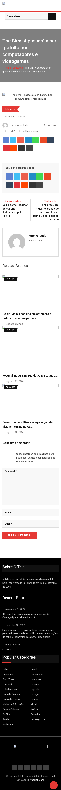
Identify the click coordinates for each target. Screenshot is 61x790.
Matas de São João (13, 704)
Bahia (5, 669)
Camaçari (8, 674)
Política (6, 714)
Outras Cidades (11, 709)
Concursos (37, 674)
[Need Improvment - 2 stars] (5, 454)
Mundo (34, 704)
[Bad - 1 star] (2, 454)
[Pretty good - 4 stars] (10, 454)
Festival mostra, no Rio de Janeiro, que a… (30, 375)
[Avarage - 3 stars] (8, 454)
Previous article (13, 201)
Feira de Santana (11, 694)
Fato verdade (37, 235)
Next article (50, 201)
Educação (18, 67)
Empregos (36, 684)
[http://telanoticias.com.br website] (31, 125)
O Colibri (6, 649)
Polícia (34, 709)
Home (7, 67)
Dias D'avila (8, 679)
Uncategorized (38, 719)
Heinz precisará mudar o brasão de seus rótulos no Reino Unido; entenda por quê (46, 212)
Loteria (34, 699)
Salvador (35, 714)
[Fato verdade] (34, 125)
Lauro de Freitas (11, 699)
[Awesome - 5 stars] (13, 454)
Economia (36, 679)
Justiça (35, 694)
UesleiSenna (37, 779)
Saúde (6, 719)
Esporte (35, 689)
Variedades (9, 724)
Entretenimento (11, 689)
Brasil (34, 669)
